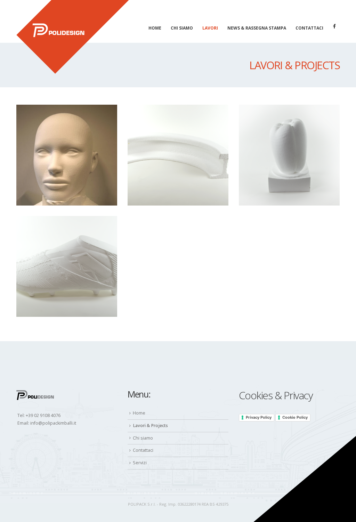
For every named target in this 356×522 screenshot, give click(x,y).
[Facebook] (334, 26)
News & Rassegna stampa (256, 28)
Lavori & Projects (150, 425)
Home (154, 28)
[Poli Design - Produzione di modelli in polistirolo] (72, 37)
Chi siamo (182, 28)
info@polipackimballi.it (53, 423)
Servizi (140, 463)
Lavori (210, 28)
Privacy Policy (259, 417)
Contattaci (309, 28)
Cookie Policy (295, 417)
